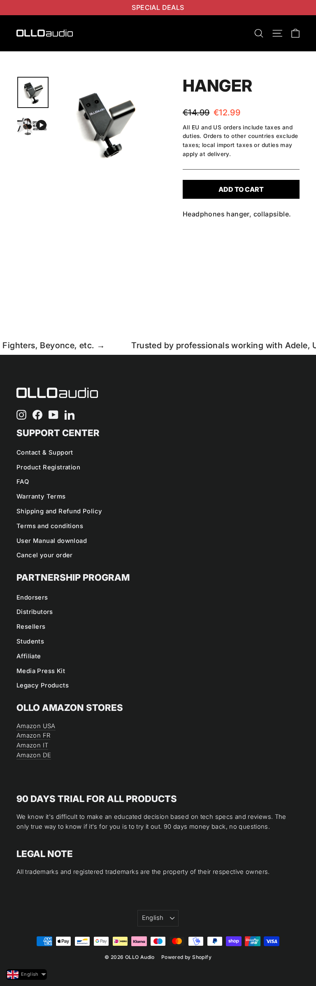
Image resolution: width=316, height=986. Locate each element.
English (153, 918)
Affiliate (28, 656)
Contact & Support (44, 452)
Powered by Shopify (186, 957)
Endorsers (32, 597)
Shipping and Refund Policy (59, 511)
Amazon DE (33, 755)
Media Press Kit (40, 671)
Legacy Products (42, 685)
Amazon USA (36, 726)
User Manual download (51, 541)
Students (30, 641)
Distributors (34, 612)
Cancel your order (44, 555)
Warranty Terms (41, 496)
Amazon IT (32, 745)
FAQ (22, 481)
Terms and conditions (49, 526)
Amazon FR (33, 735)
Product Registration (48, 467)
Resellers (31, 626)
